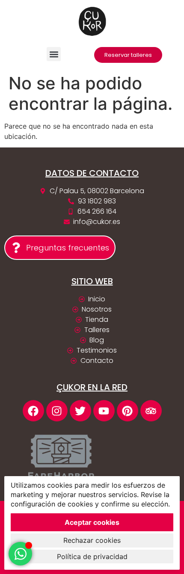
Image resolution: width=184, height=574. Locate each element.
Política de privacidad (92, 556)
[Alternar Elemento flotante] (20, 553)
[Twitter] (80, 410)
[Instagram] (57, 410)
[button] (54, 54)
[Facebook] (33, 410)
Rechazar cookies (92, 540)
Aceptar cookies (92, 522)
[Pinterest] (127, 410)
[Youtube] (104, 410)
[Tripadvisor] (151, 410)
